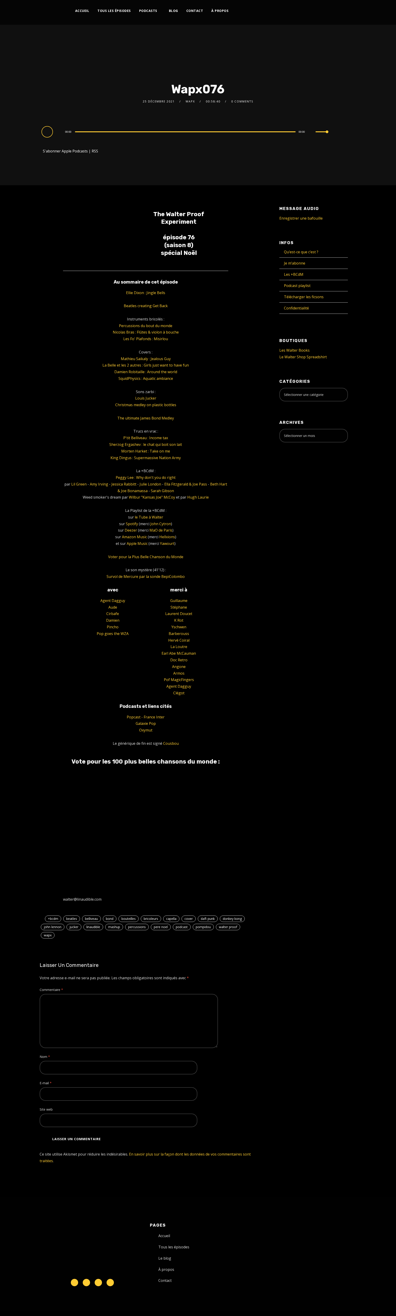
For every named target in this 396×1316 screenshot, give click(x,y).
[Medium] (317, 11)
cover (188, 918)
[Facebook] (279, 11)
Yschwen (178, 626)
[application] (185, 131)
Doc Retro (178, 659)
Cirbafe (112, 613)
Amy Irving (99, 484)
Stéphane (178, 607)
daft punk (208, 918)
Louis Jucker (145, 398)
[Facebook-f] (86, 1282)
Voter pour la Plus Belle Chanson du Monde (145, 556)
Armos (178, 673)
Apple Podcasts (75, 151)
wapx (48, 935)
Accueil (82, 10)
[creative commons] (293, 463)
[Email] (340, 11)
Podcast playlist (297, 285)
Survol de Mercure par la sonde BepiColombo (146, 576)
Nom (45, 1056)
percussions (137, 927)
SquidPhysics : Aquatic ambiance (145, 378)
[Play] (47, 131)
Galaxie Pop (146, 723)
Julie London (150, 484)
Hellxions (167, 536)
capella (171, 918)
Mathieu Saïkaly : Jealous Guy (146, 358)
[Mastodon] (332, 11)
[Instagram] (294, 11)
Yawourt (167, 543)
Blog (173, 10)
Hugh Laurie (198, 497)
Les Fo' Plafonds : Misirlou (145, 338)
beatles (71, 918)
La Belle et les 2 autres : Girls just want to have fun (145, 365)
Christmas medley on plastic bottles (145, 404)
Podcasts (148, 10)
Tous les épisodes (114, 10)
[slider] (322, 135)
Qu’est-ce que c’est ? (301, 251)
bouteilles (128, 918)
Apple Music (137, 543)
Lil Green (79, 484)
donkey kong (232, 918)
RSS (95, 151)
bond (109, 918)
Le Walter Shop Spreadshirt (303, 356)
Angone (179, 666)
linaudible (93, 927)
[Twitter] (287, 11)
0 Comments (242, 101)
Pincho (112, 626)
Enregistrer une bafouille (301, 218)
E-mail (46, 1083)
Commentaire (51, 990)
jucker (73, 927)
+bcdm (53, 918)
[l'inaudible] (52, 12)
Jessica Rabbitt (123, 484)
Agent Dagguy (112, 600)
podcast (182, 927)
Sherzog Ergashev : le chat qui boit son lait (145, 444)
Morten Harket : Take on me (145, 451)
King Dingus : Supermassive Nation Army (145, 457)
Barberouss (179, 633)
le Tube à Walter (149, 517)
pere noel (161, 927)
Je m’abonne (294, 263)
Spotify (132, 523)
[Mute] (312, 132)
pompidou (203, 927)
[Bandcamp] (324, 11)
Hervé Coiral (179, 640)
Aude (112, 607)
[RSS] (309, 11)
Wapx (190, 101)
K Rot (178, 620)
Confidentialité (296, 308)
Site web (46, 1109)
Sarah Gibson (162, 490)
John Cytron (160, 523)
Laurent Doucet (178, 613)
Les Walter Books (294, 350)
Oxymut (145, 730)
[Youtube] (302, 11)
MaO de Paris (160, 530)
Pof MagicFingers (179, 679)
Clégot (178, 692)
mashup (114, 927)
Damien (112, 620)
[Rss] (110, 1282)
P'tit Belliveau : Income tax (145, 437)
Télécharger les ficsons (304, 296)
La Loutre (178, 646)
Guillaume (178, 600)
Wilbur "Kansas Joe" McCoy (152, 497)
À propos (219, 10)
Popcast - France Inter (146, 717)
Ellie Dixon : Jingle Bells (145, 292)
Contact (194, 10)
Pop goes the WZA (113, 633)
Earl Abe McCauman (179, 653)
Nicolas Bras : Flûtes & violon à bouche (146, 332)
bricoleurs (151, 918)
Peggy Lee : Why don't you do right (146, 477)
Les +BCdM (293, 274)
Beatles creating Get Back (146, 305)
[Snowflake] (74, 1282)
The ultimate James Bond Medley (145, 418)
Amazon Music (134, 536)
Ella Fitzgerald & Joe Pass (185, 484)
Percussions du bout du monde (145, 325)
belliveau (91, 918)
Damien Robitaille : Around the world (145, 371)
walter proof (228, 927)
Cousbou (171, 743)
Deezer (131, 530)
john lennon (52, 927)
